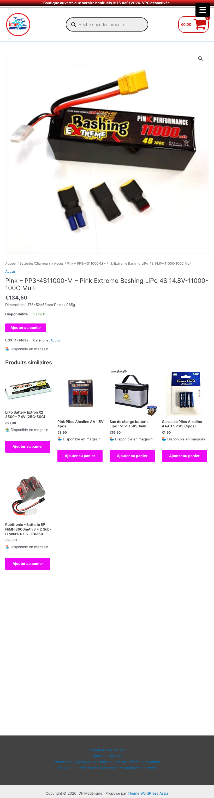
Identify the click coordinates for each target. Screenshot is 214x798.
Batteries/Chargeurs (35, 263)
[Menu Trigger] (202, 10)
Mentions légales (107, 756)
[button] (200, 58)
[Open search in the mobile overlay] (107, 24)
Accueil (10, 263)
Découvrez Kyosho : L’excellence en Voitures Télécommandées (107, 762)
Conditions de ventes (107, 750)
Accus (59, 263)
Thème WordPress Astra (148, 793)
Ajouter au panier (25, 328)
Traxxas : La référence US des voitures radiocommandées (107, 768)
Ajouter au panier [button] (28, 446)
